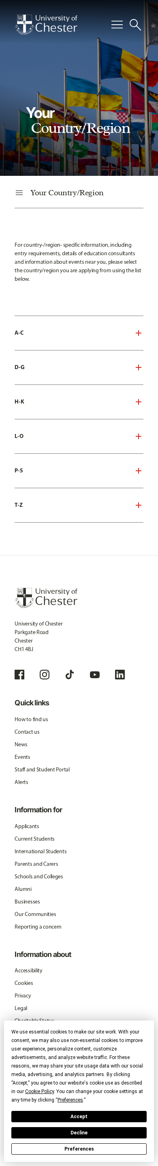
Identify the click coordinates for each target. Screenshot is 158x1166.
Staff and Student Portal (42, 769)
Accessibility (28, 970)
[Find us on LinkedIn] (120, 674)
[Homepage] (46, 25)
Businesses (27, 901)
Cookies (24, 983)
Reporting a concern (38, 926)
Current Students (35, 838)
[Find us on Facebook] (19, 674)
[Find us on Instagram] (44, 674)
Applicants (27, 826)
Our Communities (35, 914)
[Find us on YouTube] (95, 674)
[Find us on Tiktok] (70, 674)
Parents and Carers (36, 864)
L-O (19, 436)
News (21, 744)
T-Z (19, 504)
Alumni (23, 889)
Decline (79, 1133)
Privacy (23, 995)
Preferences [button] (70, 1100)
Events (22, 757)
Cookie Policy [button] (39, 1091)
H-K (19, 401)
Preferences (79, 1149)
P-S (19, 470)
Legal (21, 1008)
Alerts (21, 782)
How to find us (31, 719)
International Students (40, 851)
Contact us (27, 731)
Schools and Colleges (39, 876)
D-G (20, 367)
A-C (19, 332)
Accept (79, 1116)
